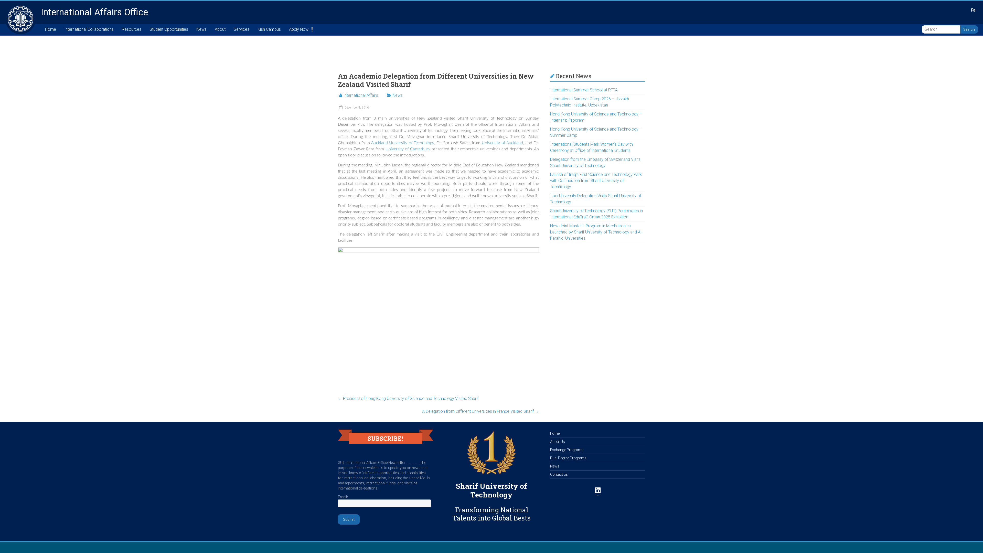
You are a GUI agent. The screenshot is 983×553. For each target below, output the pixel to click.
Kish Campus (269, 29)
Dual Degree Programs (568, 458)
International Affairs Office (94, 12)
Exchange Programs (566, 450)
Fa (973, 10)
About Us (557, 442)
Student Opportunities (168, 29)
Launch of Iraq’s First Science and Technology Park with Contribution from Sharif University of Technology (596, 180)
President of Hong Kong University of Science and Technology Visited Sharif (408, 398)
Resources (131, 29)
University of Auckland (502, 143)
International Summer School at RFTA (584, 90)
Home (50, 29)
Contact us (559, 474)
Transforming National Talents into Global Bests (491, 513)
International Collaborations (89, 29)
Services (241, 29)
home (555, 433)
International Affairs (360, 95)
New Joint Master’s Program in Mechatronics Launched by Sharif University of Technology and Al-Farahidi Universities (596, 232)
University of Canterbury (409, 149)
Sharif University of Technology (491, 490)
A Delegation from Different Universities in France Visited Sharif (480, 411)
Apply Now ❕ (302, 29)
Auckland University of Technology (402, 143)
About (220, 29)
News (201, 29)
